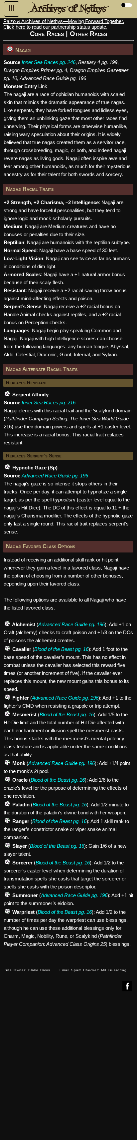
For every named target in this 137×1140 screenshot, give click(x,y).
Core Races (47, 33)
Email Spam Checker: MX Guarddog (93, 970)
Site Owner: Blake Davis (27, 970)
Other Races (88, 33)
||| (12, 8)
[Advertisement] (68, 1070)
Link (42, 86)
